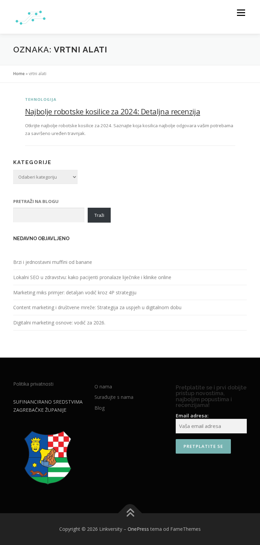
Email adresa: (192, 415)
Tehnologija (41, 99)
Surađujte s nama (113, 397)
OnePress (138, 529)
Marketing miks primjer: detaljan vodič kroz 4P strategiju (74, 292)
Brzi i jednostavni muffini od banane (52, 262)
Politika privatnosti (33, 384)
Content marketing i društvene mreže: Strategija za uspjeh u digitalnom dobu (97, 307)
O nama (103, 386)
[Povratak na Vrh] (130, 513)
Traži (99, 215)
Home (19, 73)
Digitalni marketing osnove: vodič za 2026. (59, 322)
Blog (99, 408)
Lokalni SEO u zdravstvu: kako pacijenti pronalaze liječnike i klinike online (92, 277)
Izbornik (241, 12)
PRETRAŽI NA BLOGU (36, 201)
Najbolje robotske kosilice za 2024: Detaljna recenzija (112, 111)
